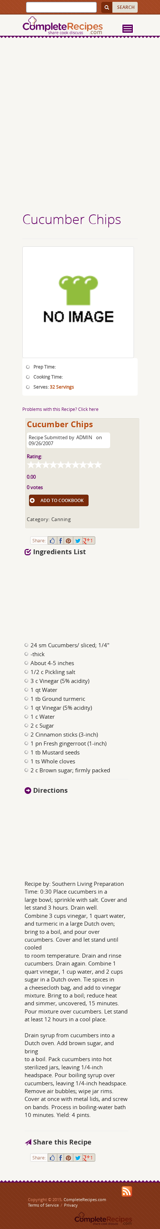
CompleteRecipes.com (85, 1199)
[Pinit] (68, 540)
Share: (39, 540)
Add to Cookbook (62, 500)
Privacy (71, 1205)
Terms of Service (43, 1205)
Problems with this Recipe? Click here (60, 409)
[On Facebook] (60, 540)
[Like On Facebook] (52, 540)
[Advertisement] (80, 126)
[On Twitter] (78, 540)
